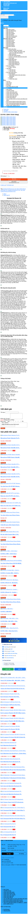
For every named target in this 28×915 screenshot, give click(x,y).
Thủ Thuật (9, 82)
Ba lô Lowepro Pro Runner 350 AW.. (10, 729)
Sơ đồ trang (6, 909)
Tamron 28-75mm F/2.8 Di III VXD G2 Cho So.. (13, 688)
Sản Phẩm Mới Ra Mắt (12, 86)
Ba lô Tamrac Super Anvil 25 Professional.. (12, 802)
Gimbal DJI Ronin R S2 (14, 190)
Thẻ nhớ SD (12, 71)
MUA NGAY (14, 182)
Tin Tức (8, 81)
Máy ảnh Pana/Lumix (11, 36)
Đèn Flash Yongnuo (14, 64)
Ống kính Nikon (10, 43)
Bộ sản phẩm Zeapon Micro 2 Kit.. (10, 534)
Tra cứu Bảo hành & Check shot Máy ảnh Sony (15, 898)
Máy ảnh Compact (11, 37)
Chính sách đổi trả (11, 97)
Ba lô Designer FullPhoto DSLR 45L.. (11, 704)
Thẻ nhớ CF (12, 69)
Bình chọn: (3, 421)
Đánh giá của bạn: (5, 418)
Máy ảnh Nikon (10, 34)
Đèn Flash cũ (12, 60)
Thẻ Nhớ (9, 68)
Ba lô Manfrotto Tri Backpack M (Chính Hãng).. (13, 778)
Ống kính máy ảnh (8, 38)
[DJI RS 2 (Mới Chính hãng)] (8, 117)
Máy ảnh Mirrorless (11, 30)
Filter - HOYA (12, 67)
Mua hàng (14, 179)
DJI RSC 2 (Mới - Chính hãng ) (9, 553)
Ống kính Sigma (10, 45)
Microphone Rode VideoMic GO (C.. (10, 447)
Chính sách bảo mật (11, 96)
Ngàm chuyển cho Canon (15, 50)
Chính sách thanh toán (12, 93)
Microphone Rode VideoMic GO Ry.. (10, 476)
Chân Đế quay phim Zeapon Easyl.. (10, 524)
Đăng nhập (6, 8)
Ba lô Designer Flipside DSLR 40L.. (10, 696)
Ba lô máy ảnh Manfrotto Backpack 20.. (11, 786)
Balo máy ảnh (12, 54)
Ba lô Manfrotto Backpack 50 (8, 745)
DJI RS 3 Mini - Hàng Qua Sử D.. (9, 631)
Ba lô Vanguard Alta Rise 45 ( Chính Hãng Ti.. (13, 810)
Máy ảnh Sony (10, 32)
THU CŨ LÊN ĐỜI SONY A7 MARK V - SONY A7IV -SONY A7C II (16, 105)
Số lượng (3, 176)
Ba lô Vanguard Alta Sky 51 (8, 826)
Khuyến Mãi (7, 4)
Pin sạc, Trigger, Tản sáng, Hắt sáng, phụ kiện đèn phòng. (17, 52)
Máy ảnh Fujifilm (10, 33)
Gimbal (11, 77)
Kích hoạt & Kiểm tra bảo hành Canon (16, 101)
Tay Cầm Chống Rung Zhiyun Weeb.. (11, 544)
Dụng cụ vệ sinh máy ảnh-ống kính (18, 56)
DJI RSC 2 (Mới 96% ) (6, 611)
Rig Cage (11, 58)
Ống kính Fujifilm (10, 42)
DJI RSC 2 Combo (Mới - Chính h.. (10, 573)
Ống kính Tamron (10, 46)
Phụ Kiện (5, 47)
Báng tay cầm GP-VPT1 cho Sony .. (10, 496)
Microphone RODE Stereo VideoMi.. (10, 457)
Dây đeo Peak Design (14, 55)
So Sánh (8, 85)
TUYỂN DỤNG (10, 90)
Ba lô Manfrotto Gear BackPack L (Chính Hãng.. (13, 753)
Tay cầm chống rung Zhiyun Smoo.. (10, 515)
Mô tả (4, 194)
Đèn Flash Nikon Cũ (14, 63)
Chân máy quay (13, 78)
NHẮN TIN (20, 669)
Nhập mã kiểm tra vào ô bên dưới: (10, 424)
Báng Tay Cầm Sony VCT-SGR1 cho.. (11, 505)
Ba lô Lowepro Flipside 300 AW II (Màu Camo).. (13, 713)
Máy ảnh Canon (10, 29)
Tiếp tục (3, 428)
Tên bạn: (3, 412)
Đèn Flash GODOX (14, 62)
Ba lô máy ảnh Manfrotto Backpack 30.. (11, 794)
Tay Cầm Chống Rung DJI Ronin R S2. (13, 191)
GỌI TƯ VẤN (8, 669)
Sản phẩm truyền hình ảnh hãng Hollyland (17, 75)
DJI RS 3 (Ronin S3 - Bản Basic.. (9, 582)
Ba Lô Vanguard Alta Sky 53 (8, 834)
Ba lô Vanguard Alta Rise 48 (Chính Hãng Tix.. (13, 818)
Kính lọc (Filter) (10, 65)
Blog (4, 80)
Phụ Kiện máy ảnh (11, 49)
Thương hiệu (6, 910)
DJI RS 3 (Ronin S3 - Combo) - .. (9, 592)
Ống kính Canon (10, 39)
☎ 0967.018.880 (14, 641)
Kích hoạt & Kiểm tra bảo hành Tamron (16, 102)
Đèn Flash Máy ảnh (11, 59)
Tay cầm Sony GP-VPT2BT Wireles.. (10, 486)
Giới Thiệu (9, 89)
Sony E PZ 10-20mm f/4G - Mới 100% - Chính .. (13, 680)
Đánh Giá (8, 84)
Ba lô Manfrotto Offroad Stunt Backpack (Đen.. (13, 769)
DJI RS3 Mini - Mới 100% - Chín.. (9, 621)
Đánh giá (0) (6, 195)
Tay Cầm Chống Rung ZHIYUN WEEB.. (11, 563)
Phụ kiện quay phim (11, 72)
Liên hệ (5, 106)
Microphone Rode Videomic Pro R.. (10, 438)
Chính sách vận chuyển (12, 94)
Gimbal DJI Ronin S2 (8, 188)
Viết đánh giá (10, 185)
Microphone (12, 73)
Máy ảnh (5, 28)
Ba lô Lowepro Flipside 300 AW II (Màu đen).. (12, 721)
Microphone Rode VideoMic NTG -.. (10, 467)
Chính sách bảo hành (11, 92)
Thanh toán (6, 5)
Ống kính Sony (10, 41)
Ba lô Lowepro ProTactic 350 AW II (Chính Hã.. (13, 737)
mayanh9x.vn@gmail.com (10, 3)
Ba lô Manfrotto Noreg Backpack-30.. (11, 761)
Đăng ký (6, 9)
